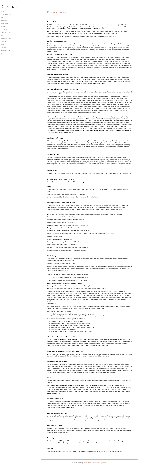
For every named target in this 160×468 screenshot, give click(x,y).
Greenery (4, 20)
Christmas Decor (6, 32)
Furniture (4, 23)
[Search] (1, 54)
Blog (2, 35)
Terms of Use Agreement (99, 462)
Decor (3, 17)
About (2, 44)
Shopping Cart (5, 50)
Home (2, 11)
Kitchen (3, 29)
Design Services (6, 38)
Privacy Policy (87, 462)
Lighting (3, 26)
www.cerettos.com (75, 49)
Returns (3, 47)
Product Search (6, 14)
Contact (3, 41)
